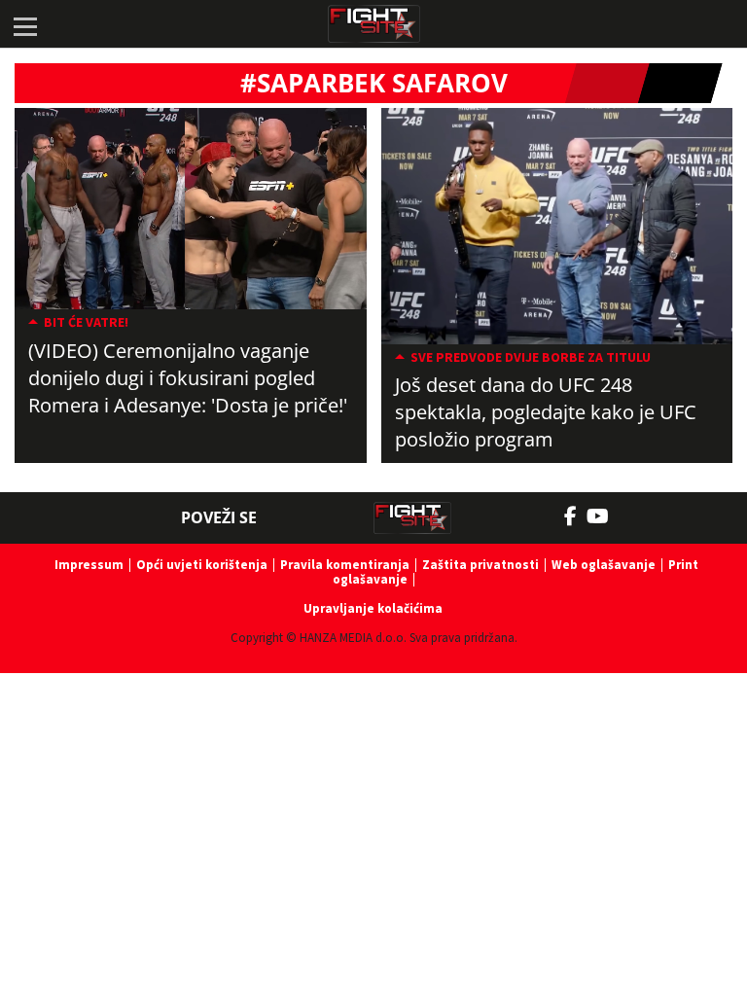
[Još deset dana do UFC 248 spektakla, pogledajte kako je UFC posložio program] (557, 226)
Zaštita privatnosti (480, 564)
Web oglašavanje (603, 564)
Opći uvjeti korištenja (201, 564)
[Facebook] (575, 516)
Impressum (89, 564)
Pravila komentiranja (344, 564)
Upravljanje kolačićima (373, 608)
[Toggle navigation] (24, 24)
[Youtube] (607, 516)
